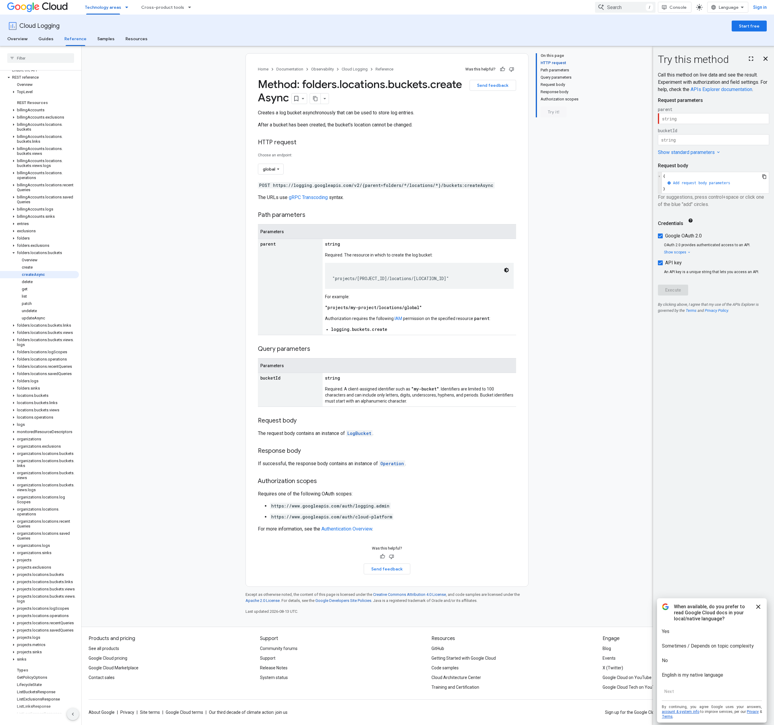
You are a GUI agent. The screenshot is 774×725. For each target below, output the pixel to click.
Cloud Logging (39, 26)
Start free (749, 26)
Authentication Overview (346, 529)
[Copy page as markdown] (315, 98)
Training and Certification (455, 687)
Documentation (289, 69)
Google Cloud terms (184, 712)
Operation (392, 463)
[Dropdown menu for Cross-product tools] (191, 7)
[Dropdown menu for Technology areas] (128, 7)
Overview (17, 38)
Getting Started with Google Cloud (463, 658)
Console (678, 7)
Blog (607, 648)
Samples (106, 38)
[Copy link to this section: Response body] (307, 451)
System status (274, 677)
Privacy (127, 712)
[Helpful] (502, 69)
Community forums (279, 648)
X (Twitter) (613, 667)
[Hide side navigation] (73, 714)
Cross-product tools (162, 7)
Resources (136, 38)
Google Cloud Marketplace (113, 667)
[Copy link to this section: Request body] (303, 421)
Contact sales (102, 677)
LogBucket (359, 433)
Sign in (760, 7)
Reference (75, 38)
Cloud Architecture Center (456, 677)
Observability (322, 69)
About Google (102, 712)
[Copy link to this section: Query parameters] (316, 349)
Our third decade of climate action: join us (248, 712)
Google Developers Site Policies (343, 600)
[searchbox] (40, 58)
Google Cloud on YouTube (627, 677)
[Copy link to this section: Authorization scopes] (323, 481)
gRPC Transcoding (308, 197)
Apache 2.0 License (263, 600)
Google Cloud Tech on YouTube (632, 687)
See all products (104, 648)
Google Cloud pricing (108, 658)
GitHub (437, 648)
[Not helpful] (511, 69)
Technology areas (103, 7)
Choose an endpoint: (275, 155)
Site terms (150, 712)
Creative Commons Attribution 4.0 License (409, 594)
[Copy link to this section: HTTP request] (302, 142)
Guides (46, 38)
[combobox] (625, 7)
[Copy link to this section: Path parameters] (311, 215)
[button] (39, 77)
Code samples (445, 667)
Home (263, 69)
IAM (398, 318)
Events (609, 658)
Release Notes (274, 667)
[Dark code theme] (506, 270)
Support (267, 658)
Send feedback (493, 85)
